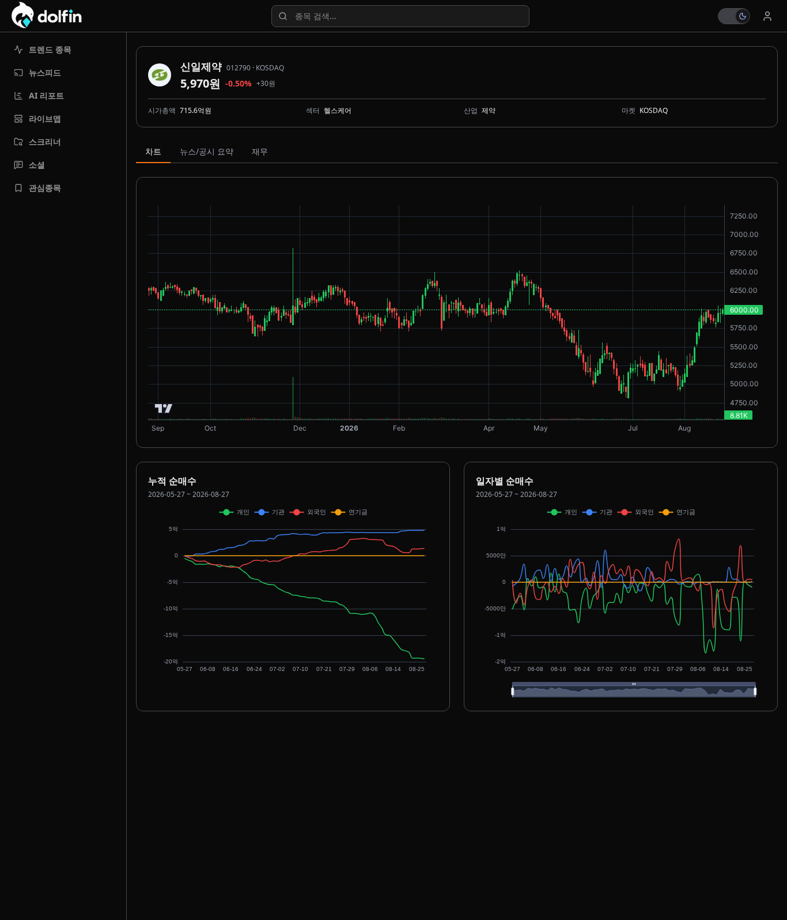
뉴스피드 (45, 72)
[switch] (734, 16)
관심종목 (45, 187)
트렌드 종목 (50, 49)
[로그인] (767, 16)
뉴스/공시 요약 (206, 151)
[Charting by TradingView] (164, 408)
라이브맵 (45, 118)
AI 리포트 (46, 95)
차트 (153, 151)
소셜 (37, 164)
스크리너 (45, 141)
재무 (260, 151)
